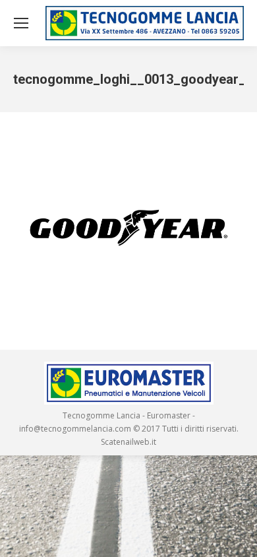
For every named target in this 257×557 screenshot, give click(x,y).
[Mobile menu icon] (21, 23)
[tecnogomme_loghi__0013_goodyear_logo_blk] (128, 227)
